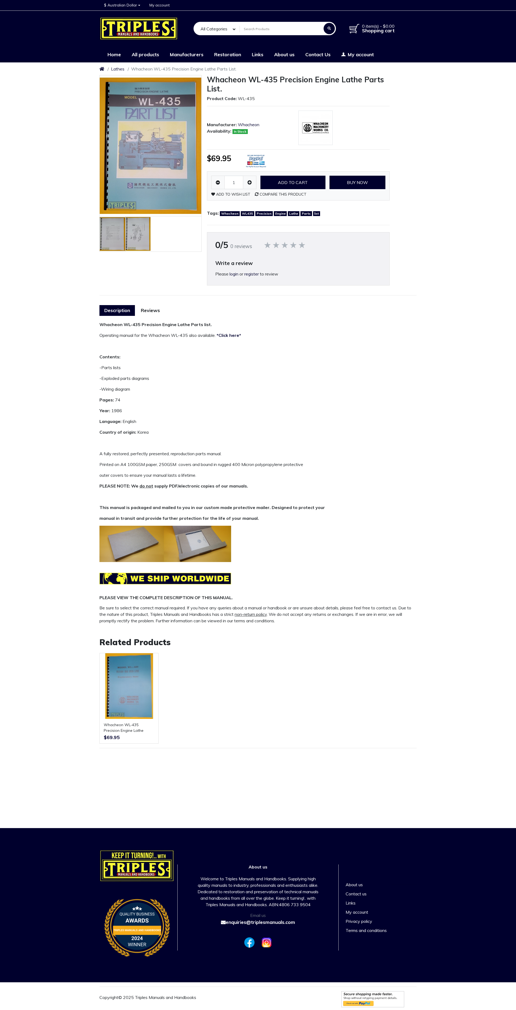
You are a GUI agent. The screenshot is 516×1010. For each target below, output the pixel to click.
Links (351, 903)
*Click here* (229, 335)
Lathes (117, 69)
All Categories (213, 28)
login (234, 274)
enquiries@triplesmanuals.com (260, 922)
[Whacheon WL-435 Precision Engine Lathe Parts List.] (150, 145)
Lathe (293, 213)
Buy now (357, 182)
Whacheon (248, 124)
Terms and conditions (366, 930)
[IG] (267, 942)
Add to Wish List (232, 194)
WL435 (247, 213)
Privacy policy (359, 921)
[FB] (248, 942)
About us (354, 884)
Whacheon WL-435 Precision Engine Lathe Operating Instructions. (124, 727)
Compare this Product (282, 194)
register (251, 274)
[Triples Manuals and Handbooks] (138, 28)
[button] (122, 5)
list (316, 213)
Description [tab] (117, 310)
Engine (280, 213)
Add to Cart (293, 182)
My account (357, 912)
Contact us (356, 893)
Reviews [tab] (150, 310)
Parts (306, 213)
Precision (264, 213)
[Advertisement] (392, 386)
